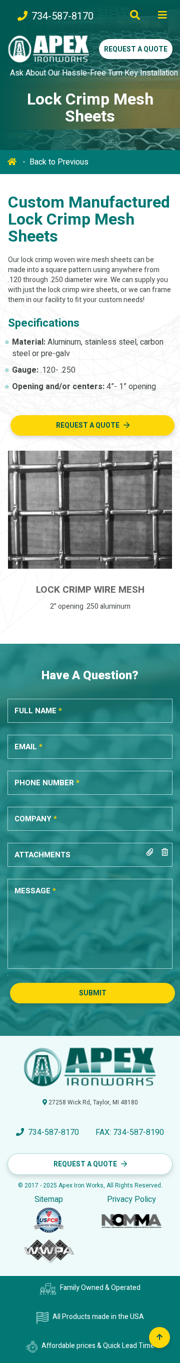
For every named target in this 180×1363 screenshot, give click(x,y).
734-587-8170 (63, 16)
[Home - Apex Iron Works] (49, 49)
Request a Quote (136, 49)
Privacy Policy (131, 1199)
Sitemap (48, 1199)
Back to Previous (59, 162)
